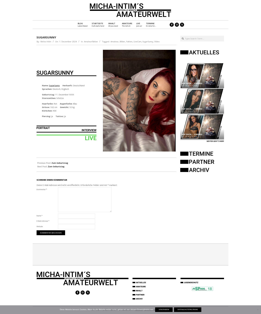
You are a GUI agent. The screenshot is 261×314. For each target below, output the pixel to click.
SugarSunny (147, 41)
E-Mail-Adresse (43, 221)
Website (40, 226)
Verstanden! (164, 309)
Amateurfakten (91, 41)
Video (157, 41)
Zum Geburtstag (60, 163)
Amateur (115, 41)
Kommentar (42, 189)
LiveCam (137, 41)
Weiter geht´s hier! (215, 141)
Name (40, 216)
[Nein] (257, 309)
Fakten (129, 41)
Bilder (122, 41)
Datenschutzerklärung (188, 309)
